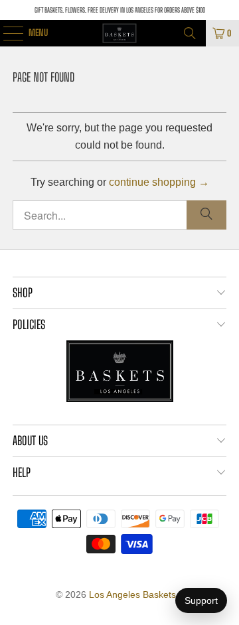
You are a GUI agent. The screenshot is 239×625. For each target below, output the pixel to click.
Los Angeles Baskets (132, 594)
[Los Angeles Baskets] (119, 33)
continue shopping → (159, 182)
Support (201, 600)
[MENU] (6, 33)
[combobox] (119, 215)
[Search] (189, 33)
